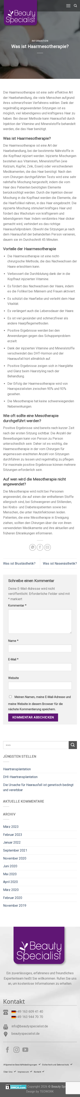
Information (40, 41)
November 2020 (14, 858)
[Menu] (68, 6)
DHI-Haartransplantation (20, 777)
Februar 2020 (12, 898)
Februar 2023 (12, 835)
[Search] (75, 6)
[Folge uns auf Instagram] (16, 1050)
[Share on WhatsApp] (32, 547)
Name (13, 641)
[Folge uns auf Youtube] (25, 1050)
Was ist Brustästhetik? (19, 563)
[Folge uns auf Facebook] (7, 1050)
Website (13, 678)
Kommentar (17, 605)
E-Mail (13, 659)
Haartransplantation (17, 769)
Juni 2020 (10, 866)
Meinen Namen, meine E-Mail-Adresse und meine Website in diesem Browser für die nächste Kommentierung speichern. (39, 703)
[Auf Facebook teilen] (40, 547)
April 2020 (10, 882)
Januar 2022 (12, 842)
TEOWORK (47, 1091)
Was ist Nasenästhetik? (60, 563)
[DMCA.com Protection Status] (16, 1086)
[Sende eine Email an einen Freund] (47, 547)
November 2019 (14, 905)
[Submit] (73, 745)
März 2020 (11, 890)
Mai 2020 (10, 874)
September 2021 (15, 850)
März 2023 (11, 827)
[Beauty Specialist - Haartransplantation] (23, 14)
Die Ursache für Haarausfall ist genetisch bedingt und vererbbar (38, 787)
